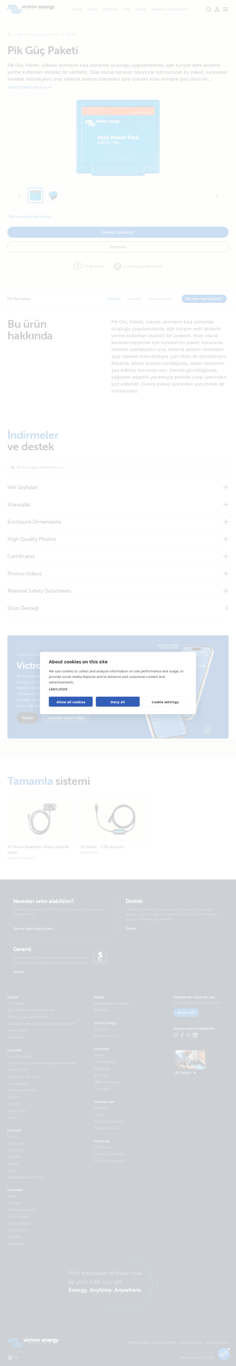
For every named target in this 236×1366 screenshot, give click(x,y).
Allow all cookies (70, 701)
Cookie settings (165, 701)
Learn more (58, 688)
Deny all (118, 701)
